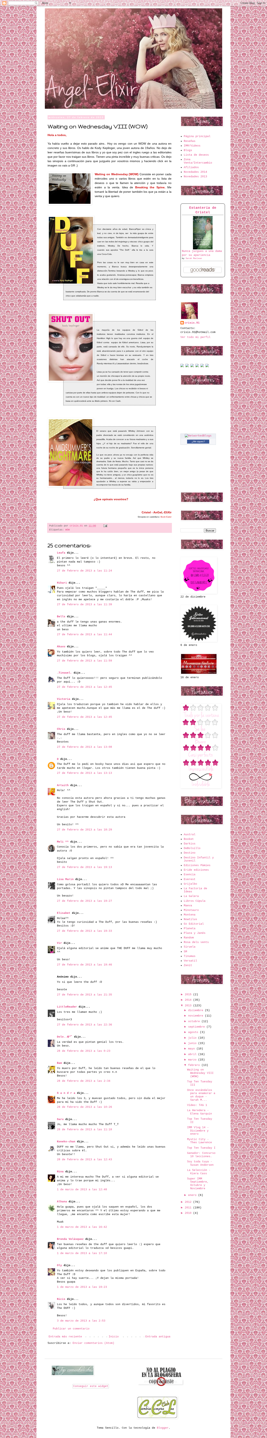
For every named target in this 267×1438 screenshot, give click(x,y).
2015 (189, 994)
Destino (189, 852)
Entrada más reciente (65, 1336)
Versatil (190, 960)
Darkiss (189, 843)
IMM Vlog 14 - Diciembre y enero (198, 1130)
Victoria (63, 699)
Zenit (188, 965)
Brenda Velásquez (70, 1239)
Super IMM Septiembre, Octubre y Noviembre (198, 1183)
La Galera (191, 896)
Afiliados (191, 167)
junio (193, 1043)
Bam (59, 1063)
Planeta (189, 928)
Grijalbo (190, 883)
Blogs (188, 150)
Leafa (61, 552)
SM (185, 951)
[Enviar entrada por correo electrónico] (104, 525)
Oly (59, 1265)
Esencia (189, 874)
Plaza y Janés (194, 933)
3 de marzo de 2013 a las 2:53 (81, 1320)
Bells (61, 616)
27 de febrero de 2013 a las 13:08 (84, 747)
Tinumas (189, 956)
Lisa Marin (65, 879)
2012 (189, 1202)
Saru (60, 1119)
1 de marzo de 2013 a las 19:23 (82, 1287)
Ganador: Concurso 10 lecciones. (201, 1155)
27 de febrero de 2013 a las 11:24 (84, 570)
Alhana (62, 1201)
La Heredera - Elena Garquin (199, 1112)
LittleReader (67, 1006)
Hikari (62, 582)
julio (193, 1037)
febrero (195, 1065)
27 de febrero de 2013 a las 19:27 (84, 901)
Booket (189, 839)
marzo (193, 1059)
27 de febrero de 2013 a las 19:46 (84, 964)
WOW (67, 529)
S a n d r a (66, 1093)
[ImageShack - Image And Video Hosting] (182, 366)
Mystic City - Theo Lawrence (199, 1141)
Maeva (188, 905)
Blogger (163, 1427)
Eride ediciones (196, 870)
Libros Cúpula (194, 901)
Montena (189, 914)
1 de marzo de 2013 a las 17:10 (82, 1253)
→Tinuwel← (64, 672)
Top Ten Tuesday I (201, 1147)
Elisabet (63, 913)
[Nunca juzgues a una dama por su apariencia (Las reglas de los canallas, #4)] (203, 248)
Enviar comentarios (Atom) (93, 1343)
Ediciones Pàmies (197, 865)
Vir (59, 943)
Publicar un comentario (71, 1328)
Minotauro (191, 910)
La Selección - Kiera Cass (198, 1172)
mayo (192, 1048)
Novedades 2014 (195, 172)
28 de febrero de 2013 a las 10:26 (84, 1107)
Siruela (189, 946)
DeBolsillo (192, 848)
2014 (189, 1000)
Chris (61, 729)
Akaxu (61, 646)
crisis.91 (192, 322)
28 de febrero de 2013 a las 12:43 (84, 1159)
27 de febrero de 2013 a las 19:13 (84, 867)
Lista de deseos (196, 154)
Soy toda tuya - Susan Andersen (200, 1163)
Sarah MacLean (194, 258)
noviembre (196, 1015)
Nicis (61, 1299)
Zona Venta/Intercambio (198, 161)
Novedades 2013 (195, 176)
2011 (189, 1207)
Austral (189, 834)
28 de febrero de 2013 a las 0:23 (83, 1051)
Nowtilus (190, 919)
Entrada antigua (157, 1336)
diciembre (196, 1010)
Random (189, 937)
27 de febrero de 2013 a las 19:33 (84, 931)
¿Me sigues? (198, 441)
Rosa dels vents (196, 942)
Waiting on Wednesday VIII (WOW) (200, 1073)
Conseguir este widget (90, 1386)
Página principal (197, 136)
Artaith (63, 785)
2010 (189, 1213)
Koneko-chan (66, 1141)
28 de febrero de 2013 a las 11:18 (84, 1129)
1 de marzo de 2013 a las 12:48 (82, 1189)
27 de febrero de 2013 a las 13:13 (84, 773)
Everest (189, 879)
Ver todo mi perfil (195, 337)
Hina (60, 1171)
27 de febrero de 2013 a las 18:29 (84, 829)
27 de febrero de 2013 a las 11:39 (84, 604)
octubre (195, 1021)
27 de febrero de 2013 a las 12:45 (84, 687)
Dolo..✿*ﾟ (64, 1036)
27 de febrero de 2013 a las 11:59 (84, 660)
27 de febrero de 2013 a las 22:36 (84, 1024)
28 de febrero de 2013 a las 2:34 (83, 1081)
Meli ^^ (63, 841)
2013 (189, 1005)
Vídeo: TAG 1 (197, 1105)
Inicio (114, 1336)
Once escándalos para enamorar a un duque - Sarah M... (201, 1095)
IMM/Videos (192, 145)
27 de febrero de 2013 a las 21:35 (84, 994)
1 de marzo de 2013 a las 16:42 (82, 1227)
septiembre (197, 1026)
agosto (194, 1032)
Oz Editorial (194, 923)
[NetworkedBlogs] (198, 435)
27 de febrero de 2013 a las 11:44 (84, 634)
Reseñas (189, 141)
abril (193, 1054)
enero (193, 1195)
